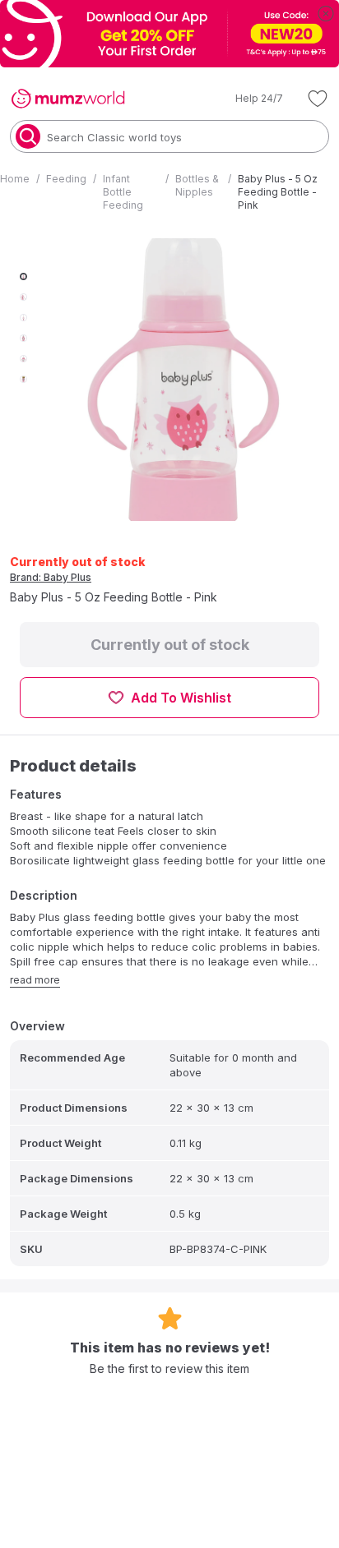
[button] (247, 98)
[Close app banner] (326, 13)
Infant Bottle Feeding (123, 192)
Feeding (66, 179)
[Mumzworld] (68, 98)
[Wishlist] (317, 98)
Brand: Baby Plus (50, 577)
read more (35, 980)
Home (15, 179)
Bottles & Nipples (197, 185)
